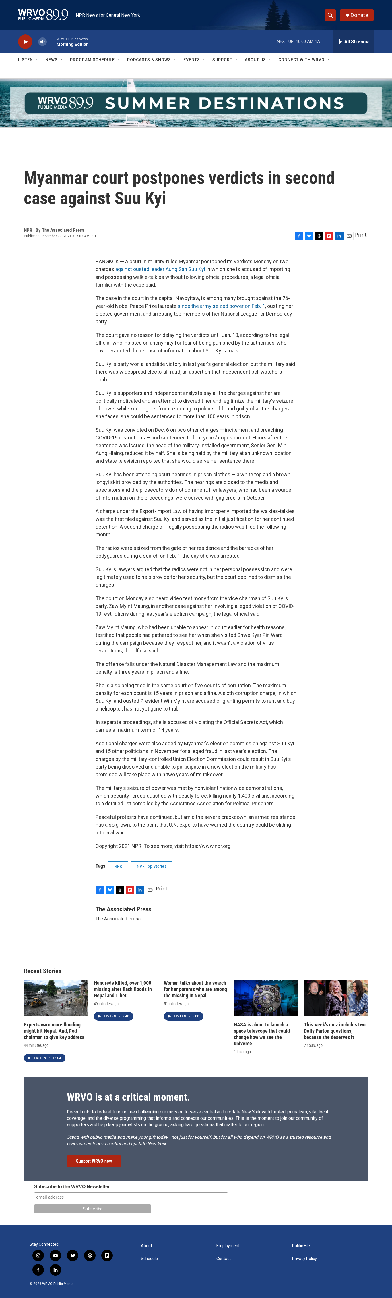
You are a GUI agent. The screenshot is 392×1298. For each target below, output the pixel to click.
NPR (118, 866)
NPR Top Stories (151, 866)
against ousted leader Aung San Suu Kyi (160, 269)
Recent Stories (42, 971)
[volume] (42, 41)
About (146, 1246)
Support (222, 59)
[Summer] (196, 103)
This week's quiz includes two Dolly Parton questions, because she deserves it (335, 1030)
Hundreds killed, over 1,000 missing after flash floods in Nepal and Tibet (123, 989)
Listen (25, 59)
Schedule (149, 1259)
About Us (255, 59)
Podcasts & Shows (149, 59)
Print (361, 234)
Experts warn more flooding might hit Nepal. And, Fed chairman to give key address (54, 1030)
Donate (359, 15)
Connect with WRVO (301, 59)
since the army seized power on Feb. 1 (221, 306)
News (51, 59)
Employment (228, 1246)
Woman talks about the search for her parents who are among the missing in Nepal (195, 989)
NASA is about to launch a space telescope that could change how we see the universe (262, 1034)
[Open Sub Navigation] (37, 59)
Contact (223, 1259)
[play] (25, 42)
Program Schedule (92, 59)
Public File (301, 1246)
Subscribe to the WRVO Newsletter (72, 1186)
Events (191, 59)
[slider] (52, 42)
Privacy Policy (304, 1259)
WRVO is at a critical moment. (128, 1097)
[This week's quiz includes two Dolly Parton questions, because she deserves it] (336, 998)
